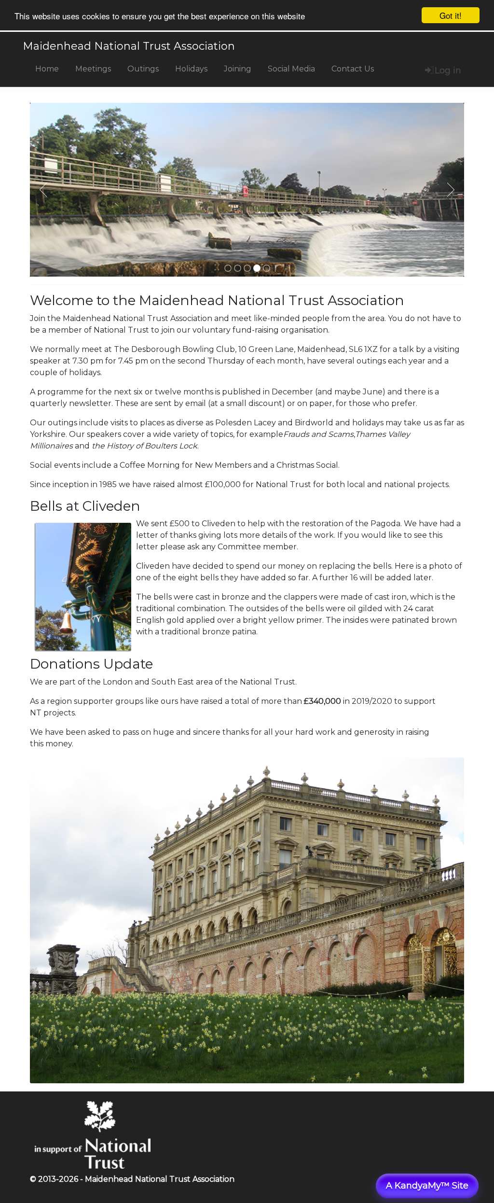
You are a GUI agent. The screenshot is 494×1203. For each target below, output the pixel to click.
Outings (143, 68)
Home (47, 68)
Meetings (93, 68)
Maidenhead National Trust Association (129, 46)
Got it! (450, 15)
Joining (237, 68)
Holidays (191, 68)
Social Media (291, 68)
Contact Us (352, 68)
